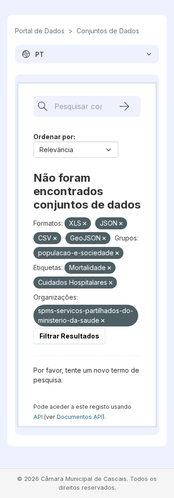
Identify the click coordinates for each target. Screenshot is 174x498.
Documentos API (80, 416)
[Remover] (84, 224)
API (38, 416)
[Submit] (124, 106)
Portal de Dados (39, 31)
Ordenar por (53, 137)
